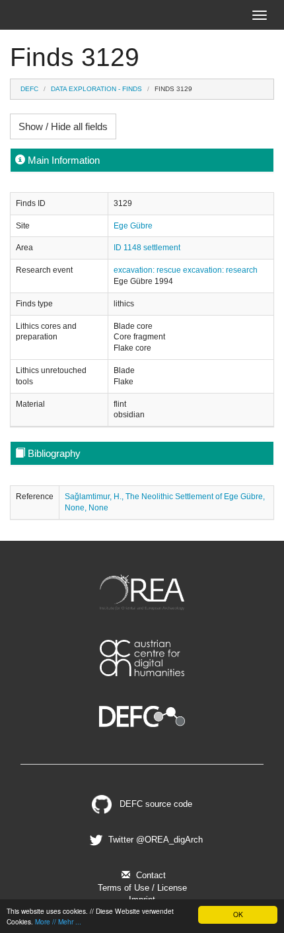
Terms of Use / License (142, 888)
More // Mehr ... (58, 921)
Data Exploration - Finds (96, 88)
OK (238, 914)
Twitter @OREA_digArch (154, 840)
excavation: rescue (148, 270)
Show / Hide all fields (63, 126)
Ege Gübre (133, 225)
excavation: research (220, 270)
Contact (149, 875)
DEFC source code (154, 804)
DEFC (29, 88)
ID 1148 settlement (147, 247)
